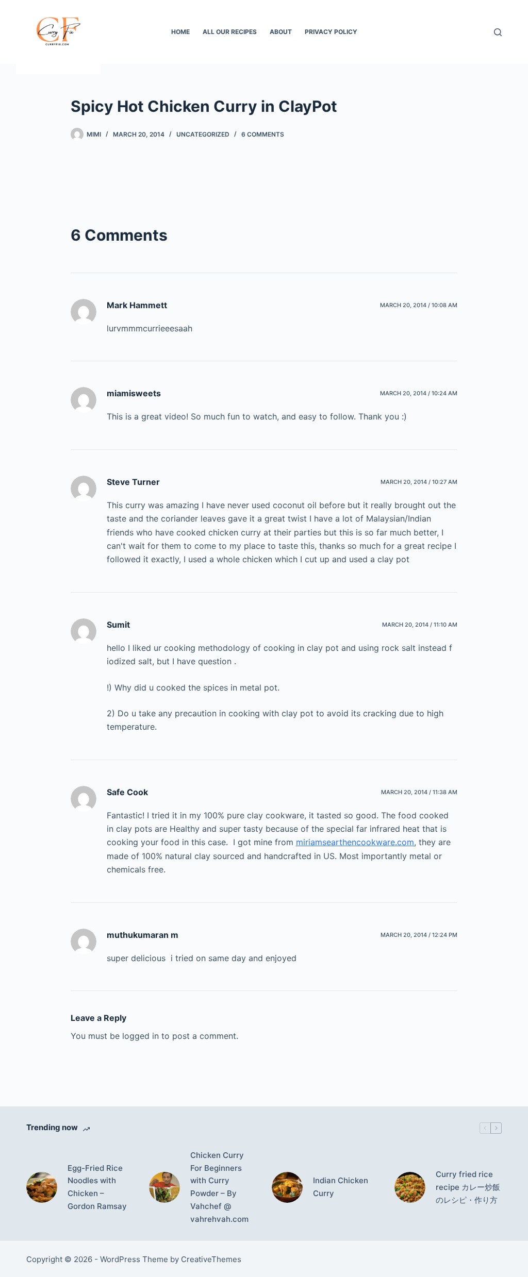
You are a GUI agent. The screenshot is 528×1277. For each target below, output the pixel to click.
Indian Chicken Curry (340, 1186)
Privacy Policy (331, 32)
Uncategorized (202, 134)
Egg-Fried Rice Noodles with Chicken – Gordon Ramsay (97, 1187)
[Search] (498, 32)
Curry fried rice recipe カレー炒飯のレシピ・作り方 (468, 1187)
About (281, 32)
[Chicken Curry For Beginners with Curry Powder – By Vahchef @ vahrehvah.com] (164, 1187)
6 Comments (262, 134)
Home (180, 32)
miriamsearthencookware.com (355, 842)
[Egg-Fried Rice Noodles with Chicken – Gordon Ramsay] (41, 1187)
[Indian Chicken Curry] (287, 1187)
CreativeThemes (211, 1259)
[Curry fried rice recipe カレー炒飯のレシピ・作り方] (409, 1187)
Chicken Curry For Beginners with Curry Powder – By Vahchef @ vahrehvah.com (219, 1187)
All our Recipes (230, 32)
